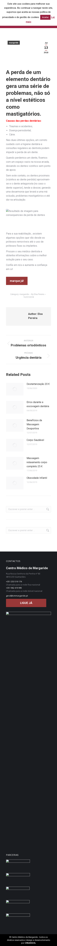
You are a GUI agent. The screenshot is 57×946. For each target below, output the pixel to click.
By (37, 294)
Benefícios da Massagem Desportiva (34, 424)
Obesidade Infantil (37, 477)
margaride (13, 43)
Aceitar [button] (45, 17)
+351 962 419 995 (14, 587)
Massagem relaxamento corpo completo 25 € (37, 462)
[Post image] (14, 389)
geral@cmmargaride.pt (17, 595)
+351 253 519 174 (14, 581)
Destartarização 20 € (38, 384)
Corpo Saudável (35, 440)
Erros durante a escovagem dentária (38, 404)
